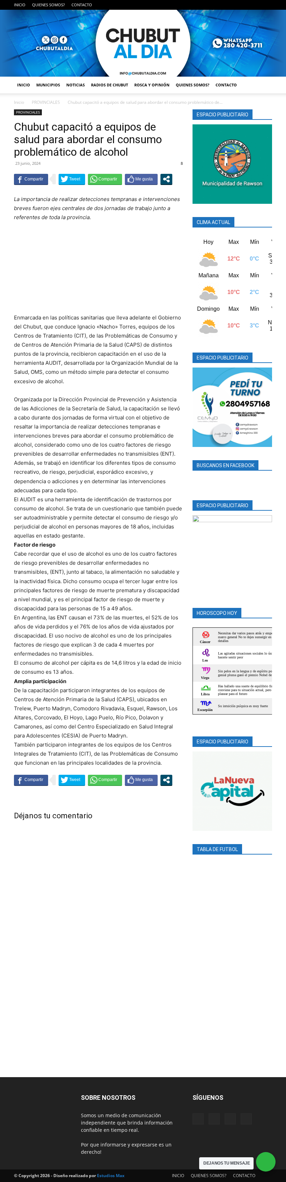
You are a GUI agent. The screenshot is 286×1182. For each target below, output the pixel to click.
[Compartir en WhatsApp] (105, 179)
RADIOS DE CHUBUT (109, 84)
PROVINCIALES (46, 102)
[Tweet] (72, 179)
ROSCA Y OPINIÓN (152, 84)
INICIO (19, 4)
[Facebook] (232, 5)
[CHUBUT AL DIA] (143, 43)
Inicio (19, 102)
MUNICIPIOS (48, 84)
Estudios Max (111, 1176)
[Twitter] (255, 5)
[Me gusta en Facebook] (141, 179)
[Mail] (244, 5)
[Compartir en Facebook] (31, 179)
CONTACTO (82, 4)
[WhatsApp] (267, 5)
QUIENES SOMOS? (48, 4)
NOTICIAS (75, 84)
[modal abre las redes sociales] (166, 179)
